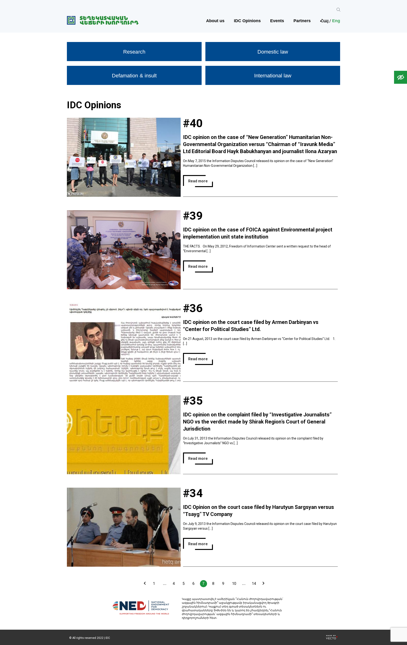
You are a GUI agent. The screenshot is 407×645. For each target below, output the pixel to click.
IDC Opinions (247, 20)
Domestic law (272, 52)
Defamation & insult (134, 76)
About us (215, 20)
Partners (302, 20)
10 (234, 583)
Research (134, 52)
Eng (336, 20)
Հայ (324, 20)
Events (277, 20)
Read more (198, 181)
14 (254, 583)
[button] (400, 77)
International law (272, 76)
